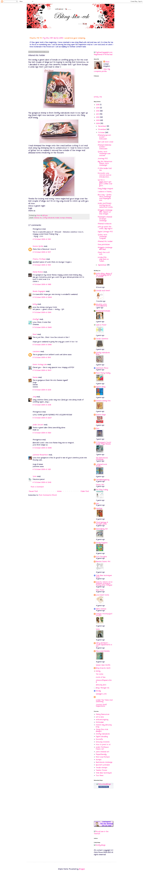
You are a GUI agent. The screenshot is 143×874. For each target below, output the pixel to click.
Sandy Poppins (101, 543)
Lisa (97, 503)
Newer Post (33, 491)
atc (41, 218)
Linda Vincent (38, 425)
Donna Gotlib (38, 246)
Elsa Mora (100, 590)
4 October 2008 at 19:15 (42, 239)
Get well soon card (105, 142)
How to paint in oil (103, 744)
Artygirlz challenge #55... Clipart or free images (105, 212)
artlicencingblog (102, 719)
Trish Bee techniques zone (104, 576)
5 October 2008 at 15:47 (42, 370)
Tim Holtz (99, 674)
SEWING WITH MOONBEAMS (101, 305)
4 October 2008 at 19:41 (42, 265)
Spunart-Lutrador (103, 765)
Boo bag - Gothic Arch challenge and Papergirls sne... (105, 198)
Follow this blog (103, 786)
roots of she (100, 677)
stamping (69, 218)
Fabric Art (100, 485)
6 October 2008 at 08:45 (42, 448)
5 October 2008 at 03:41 (42, 312)
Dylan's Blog (100, 387)
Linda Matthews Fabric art (102, 748)
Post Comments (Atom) (48, 495)
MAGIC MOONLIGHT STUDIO (104, 614)
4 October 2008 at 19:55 (42, 284)
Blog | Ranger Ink (102, 688)
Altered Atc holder (105, 241)
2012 (98, 111)
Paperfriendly (101, 754)
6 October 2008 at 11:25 (42, 469)
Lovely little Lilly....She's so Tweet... (103, 259)
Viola (35, 476)
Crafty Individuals (103, 734)
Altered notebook (104, 224)
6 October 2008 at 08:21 (42, 433)
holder (57, 218)
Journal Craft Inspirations (101, 705)
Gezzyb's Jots (101, 694)
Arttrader (100, 722)
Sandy (98, 691)
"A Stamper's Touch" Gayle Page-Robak (103, 443)
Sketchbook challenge (104, 762)
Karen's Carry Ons (103, 401)
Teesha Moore (101, 770)
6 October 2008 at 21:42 (42, 482)
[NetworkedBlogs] (104, 784)
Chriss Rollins (38, 272)
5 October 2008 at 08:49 (42, 327)
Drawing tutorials (102, 742)
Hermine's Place (102, 368)
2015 (98, 105)
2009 (98, 120)
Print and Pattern (103, 757)
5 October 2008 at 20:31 (42, 390)
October (101, 132)
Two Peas (99, 775)
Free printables (104, 244)
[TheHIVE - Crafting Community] (103, 834)
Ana (97, 428)
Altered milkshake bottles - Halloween (104, 147)
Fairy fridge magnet (105, 188)
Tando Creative (102, 339)
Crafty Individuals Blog (103, 353)
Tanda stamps (101, 767)
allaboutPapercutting (104, 681)
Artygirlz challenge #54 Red (105, 248)
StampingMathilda (103, 311)
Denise (35, 377)
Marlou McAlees (39, 259)
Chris (107, 62)
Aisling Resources (102, 714)
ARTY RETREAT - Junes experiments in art (104, 644)
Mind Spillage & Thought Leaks (102, 523)
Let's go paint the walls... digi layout (105, 228)
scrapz (62, 218)
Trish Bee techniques (104, 773)
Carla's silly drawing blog (104, 726)
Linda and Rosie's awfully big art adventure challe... (105, 205)
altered (36, 218)
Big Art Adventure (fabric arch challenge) (105, 163)
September (102, 265)
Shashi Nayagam (39, 291)
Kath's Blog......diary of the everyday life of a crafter (104, 275)
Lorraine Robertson (40, 455)
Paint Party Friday (103, 373)
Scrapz (98, 759)
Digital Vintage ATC (105, 232)
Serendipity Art (102, 529)
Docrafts (99, 739)
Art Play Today (102, 490)
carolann (36, 351)
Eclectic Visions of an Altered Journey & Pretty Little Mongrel (104, 583)
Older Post (85, 491)
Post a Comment (37, 487)
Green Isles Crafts (103, 665)
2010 (98, 117)
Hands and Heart (103, 290)
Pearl (35, 334)
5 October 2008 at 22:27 (42, 418)
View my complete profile (102, 70)
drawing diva (101, 685)
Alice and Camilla (103, 651)
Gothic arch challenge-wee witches (104, 154)
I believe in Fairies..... (105, 191)
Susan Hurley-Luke (40, 364)
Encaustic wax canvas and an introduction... (104, 175)
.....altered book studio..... (101, 465)
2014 (98, 108)
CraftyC (36, 319)
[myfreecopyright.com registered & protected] (103, 54)
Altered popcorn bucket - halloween (104, 137)
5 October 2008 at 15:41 (42, 357)
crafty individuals (48, 218)
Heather (99, 508)
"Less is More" (101, 325)
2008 (98, 123)
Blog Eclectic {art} (103, 668)
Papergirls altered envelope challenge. (105, 219)
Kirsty (98, 671)
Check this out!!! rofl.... (104, 253)
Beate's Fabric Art (103, 561)
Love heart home (102, 595)
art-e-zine (100, 717)
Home (59, 491)
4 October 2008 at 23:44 (42, 297)
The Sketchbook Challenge (102, 458)
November (102, 129)
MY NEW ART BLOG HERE (53, 38)
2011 (98, 114)
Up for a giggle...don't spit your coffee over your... (105, 183)
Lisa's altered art (102, 752)
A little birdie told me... (104, 169)
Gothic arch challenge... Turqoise (102, 236)
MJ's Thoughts (101, 557)
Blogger (82, 869)
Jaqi (34, 397)
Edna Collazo (101, 609)
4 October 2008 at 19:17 (42, 252)
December (102, 126)
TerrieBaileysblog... (103, 480)
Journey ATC (103, 158)
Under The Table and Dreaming (104, 701)
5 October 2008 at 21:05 (42, 405)
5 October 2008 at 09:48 (42, 345)
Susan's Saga (101, 415)
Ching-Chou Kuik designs (102, 730)
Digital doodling (102, 736)
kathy (35, 304)
